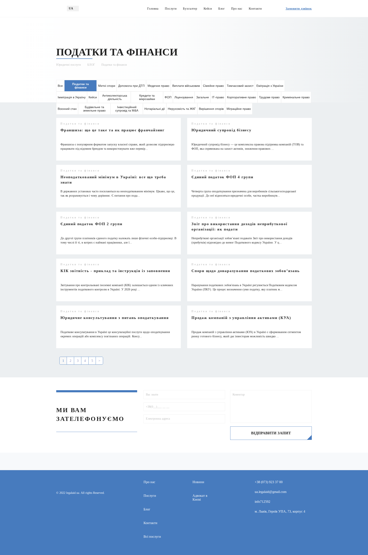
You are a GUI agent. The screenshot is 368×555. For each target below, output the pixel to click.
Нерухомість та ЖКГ (182, 108)
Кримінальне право (296, 97)
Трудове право (269, 97)
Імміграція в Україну (72, 97)
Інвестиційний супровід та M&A (126, 108)
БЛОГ (91, 64)
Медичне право (158, 85)
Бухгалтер (190, 8)
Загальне (202, 97)
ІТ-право (218, 97)
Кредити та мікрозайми (147, 97)
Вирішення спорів (211, 108)
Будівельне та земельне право (94, 108)
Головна (152, 8)
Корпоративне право (241, 97)
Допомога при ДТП (131, 85)
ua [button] (71, 8)
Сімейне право (213, 85)
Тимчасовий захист (240, 85)
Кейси (208, 8)
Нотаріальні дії (154, 108)
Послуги (171, 8)
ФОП (168, 97)
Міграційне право (239, 108)
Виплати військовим (186, 85)
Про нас (236, 8)
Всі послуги (152, 536)
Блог (221, 8)
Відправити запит (271, 433)
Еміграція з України (269, 85)
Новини (198, 482)
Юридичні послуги (68, 64)
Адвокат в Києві (200, 497)
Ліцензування (183, 97)
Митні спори (106, 85)
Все (60, 85)
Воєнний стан (67, 108)
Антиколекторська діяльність (114, 97)
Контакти (255, 8)
